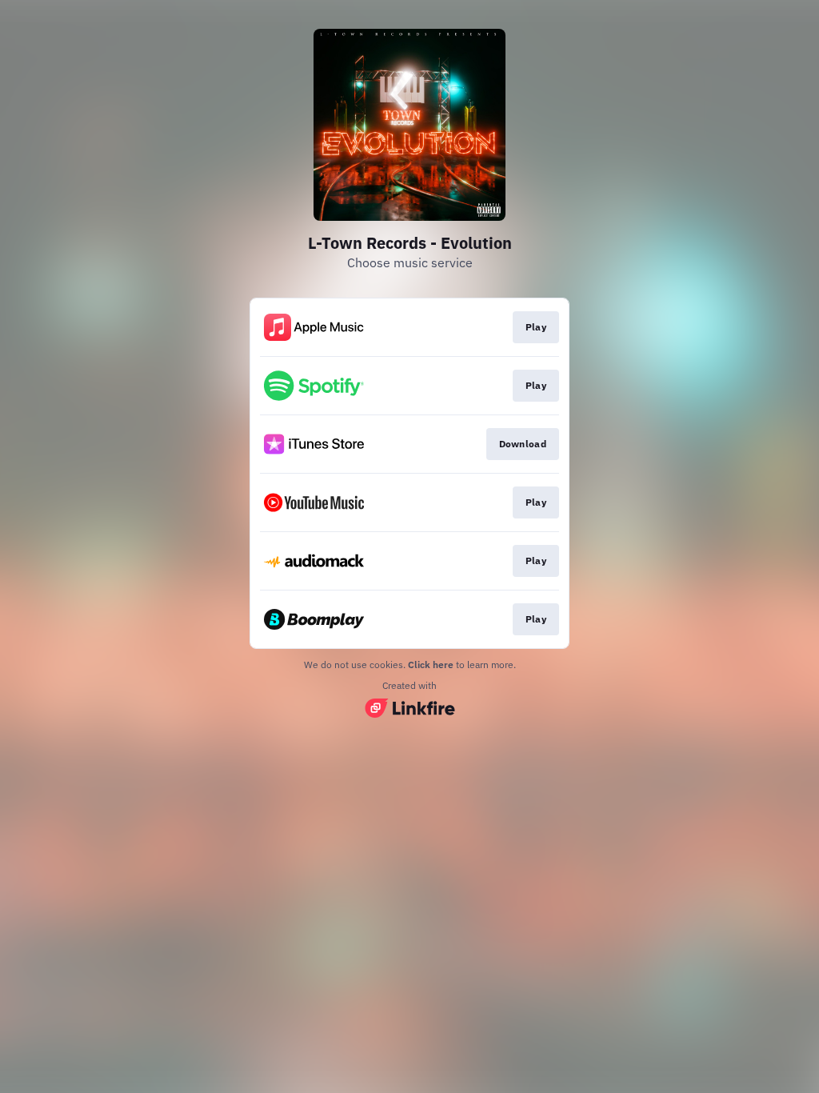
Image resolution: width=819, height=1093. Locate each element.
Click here (430, 665)
